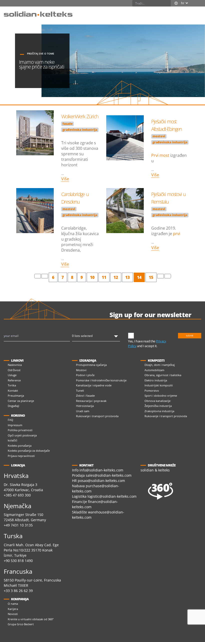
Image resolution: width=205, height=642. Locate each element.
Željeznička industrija (158, 406)
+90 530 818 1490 (18, 560)
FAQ (10, 420)
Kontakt (13, 390)
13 (127, 277)
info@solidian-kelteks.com (101, 470)
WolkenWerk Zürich (79, 116)
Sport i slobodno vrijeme (160, 395)
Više (65, 179)
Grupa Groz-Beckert (21, 624)
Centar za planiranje (21, 401)
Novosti (13, 614)
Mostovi (81, 370)
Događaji (13, 406)
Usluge (12, 375)
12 (116, 277)
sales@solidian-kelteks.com (109, 475)
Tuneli (80, 390)
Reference (14, 380)
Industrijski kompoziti (158, 385)
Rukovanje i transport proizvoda (97, 416)
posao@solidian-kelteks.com (101, 480)
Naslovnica (15, 365)
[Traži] (167, 3)
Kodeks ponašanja (20, 445)
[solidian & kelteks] (38, 14)
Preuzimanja (16, 395)
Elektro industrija (155, 380)
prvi (176, 233)
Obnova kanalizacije (157, 401)
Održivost (14, 370)
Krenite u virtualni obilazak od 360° (31, 619)
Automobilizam (154, 370)
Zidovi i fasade (85, 395)
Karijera (13, 609)
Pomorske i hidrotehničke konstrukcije (101, 380)
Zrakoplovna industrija (159, 411)
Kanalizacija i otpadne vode (94, 385)
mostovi (158, 136)
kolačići (12, 440)
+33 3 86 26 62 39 (18, 590)
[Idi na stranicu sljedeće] (160, 276)
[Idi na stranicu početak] (37, 276)
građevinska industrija (79, 130)
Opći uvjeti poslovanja (22, 435)
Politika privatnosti (20, 430)
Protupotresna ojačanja (91, 365)
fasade (67, 124)
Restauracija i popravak (91, 401)
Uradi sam (82, 411)
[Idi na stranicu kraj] (167, 276)
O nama (13, 603)
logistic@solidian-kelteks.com (112, 496)
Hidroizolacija (85, 406)
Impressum (15, 425)
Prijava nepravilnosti (21, 456)
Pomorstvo (151, 390)
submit (189, 335)
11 (104, 277)
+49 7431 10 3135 (18, 525)
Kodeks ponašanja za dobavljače (29, 450)
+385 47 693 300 (17, 495)
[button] (196, 11)
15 (151, 277)
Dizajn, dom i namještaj (159, 365)
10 (92, 277)
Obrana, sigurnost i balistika (162, 375)
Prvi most (160, 155)
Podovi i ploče (85, 375)
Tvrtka (12, 385)
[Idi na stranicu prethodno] (45, 276)
